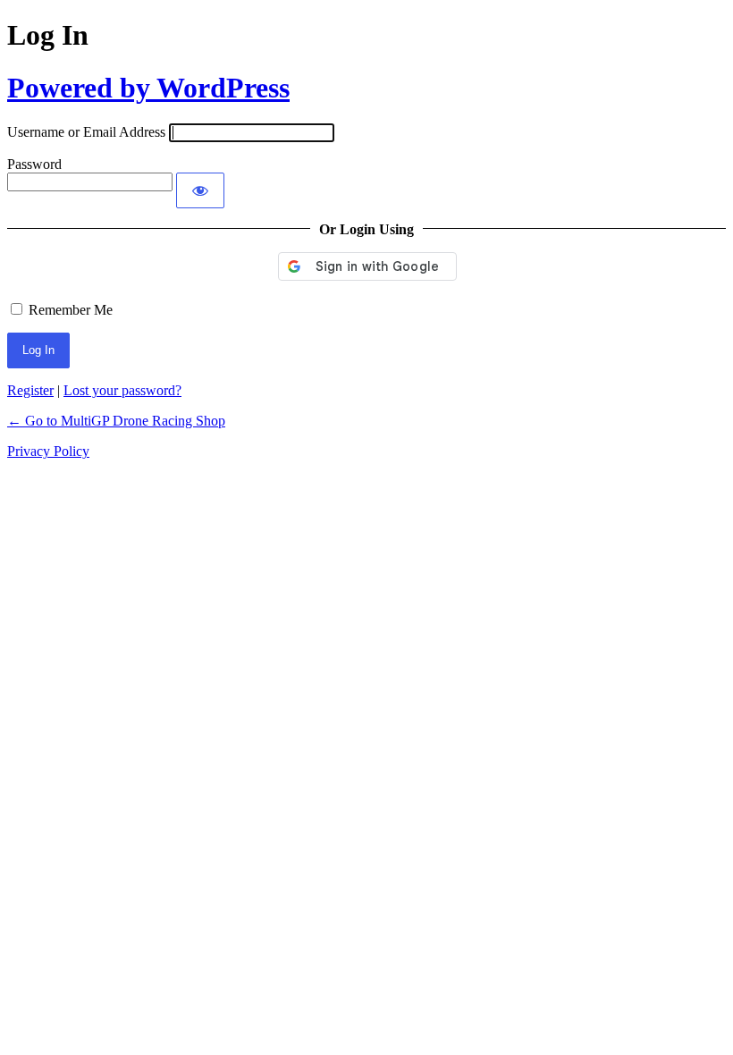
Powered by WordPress (148, 88)
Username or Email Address (86, 131)
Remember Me (71, 309)
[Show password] (200, 190)
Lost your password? (122, 390)
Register (30, 390)
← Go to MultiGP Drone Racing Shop (116, 420)
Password (34, 164)
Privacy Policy (48, 451)
